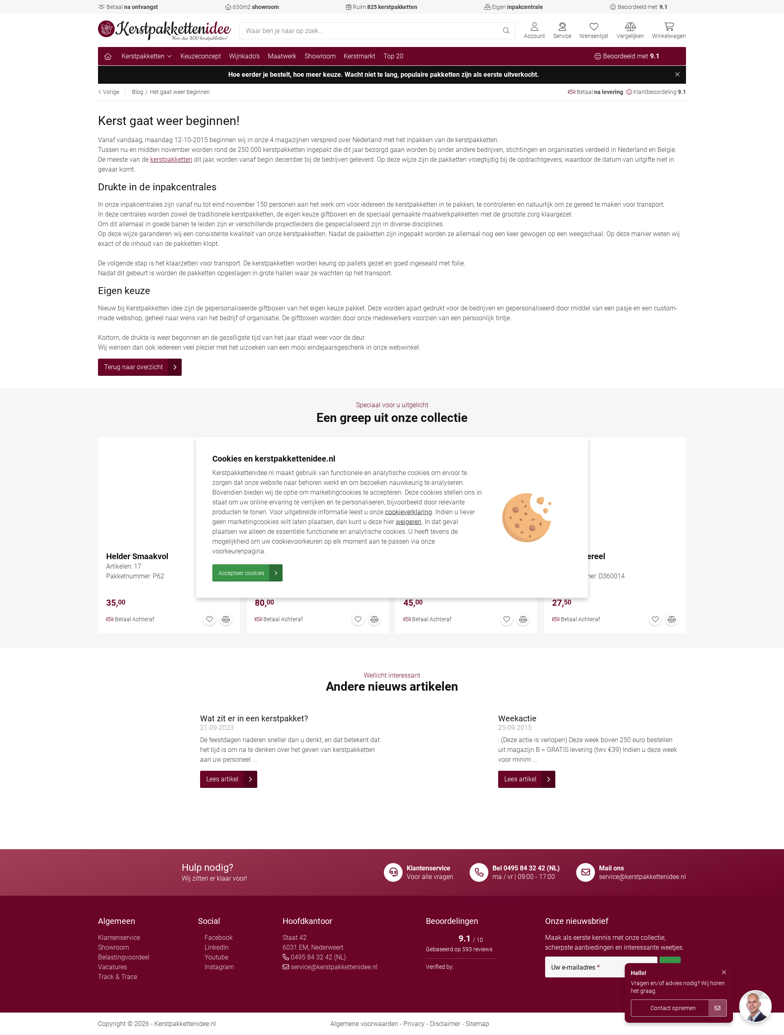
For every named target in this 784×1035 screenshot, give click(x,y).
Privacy (414, 1024)
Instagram (218, 967)
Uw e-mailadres (575, 967)
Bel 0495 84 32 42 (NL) (526, 868)
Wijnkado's (244, 56)
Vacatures (112, 967)
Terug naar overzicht (133, 367)
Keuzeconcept (200, 56)
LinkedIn (216, 947)
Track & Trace (117, 977)
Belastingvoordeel (123, 957)
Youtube (215, 957)
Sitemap (477, 1024)
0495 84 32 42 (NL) (317, 957)
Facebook (218, 937)
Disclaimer (445, 1024)
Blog (137, 92)
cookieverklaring (408, 512)
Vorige (110, 92)
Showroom (320, 56)
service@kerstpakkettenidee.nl (642, 877)
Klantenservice (119, 937)
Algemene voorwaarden (364, 1024)
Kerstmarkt (359, 56)
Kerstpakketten (143, 56)
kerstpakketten (171, 159)
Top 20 (393, 56)
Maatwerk (282, 56)
